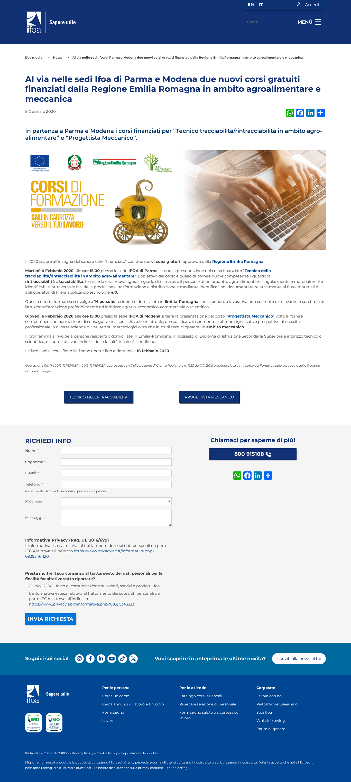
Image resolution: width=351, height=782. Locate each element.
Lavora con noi (269, 696)
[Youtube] (111, 658)
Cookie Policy (107, 753)
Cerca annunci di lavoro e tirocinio (133, 704)
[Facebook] (90, 658)
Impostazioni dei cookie (139, 753)
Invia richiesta (50, 619)
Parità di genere (270, 729)
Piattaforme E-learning (277, 704)
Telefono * (34, 484)
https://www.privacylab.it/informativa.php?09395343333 (81, 604)
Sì (49, 585)
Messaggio (35, 517)
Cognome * (35, 462)
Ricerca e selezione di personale (207, 704)
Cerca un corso (115, 696)
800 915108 (249, 454)
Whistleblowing (270, 720)
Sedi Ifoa (264, 712)
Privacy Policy (83, 753)
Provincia (33, 501)
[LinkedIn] (101, 658)
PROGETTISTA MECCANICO (209, 397)
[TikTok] (122, 658)
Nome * (32, 450)
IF (26, 753)
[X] (133, 658)
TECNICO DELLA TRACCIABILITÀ (98, 397)
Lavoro (108, 720)
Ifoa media (33, 57)
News (57, 57)
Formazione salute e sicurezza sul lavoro (209, 715)
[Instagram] (79, 658)
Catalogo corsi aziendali (200, 696)
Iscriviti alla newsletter (299, 658)
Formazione (113, 712)
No (38, 585)
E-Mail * (32, 473)
